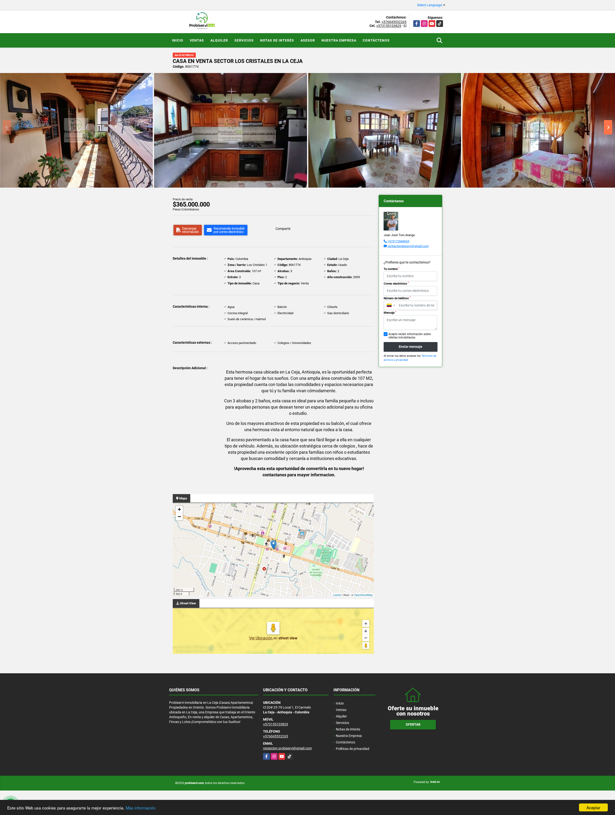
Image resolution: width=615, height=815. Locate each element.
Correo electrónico (396, 283)
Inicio (177, 40)
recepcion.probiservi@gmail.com (287, 748)
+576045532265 (393, 22)
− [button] (179, 517)
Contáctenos (376, 40)
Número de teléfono (397, 298)
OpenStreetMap (363, 595)
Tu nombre (391, 269)
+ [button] (179, 509)
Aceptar (593, 807)
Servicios (244, 40)
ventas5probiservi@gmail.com (408, 246)
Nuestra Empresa (338, 40)
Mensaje (390, 313)
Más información (140, 808)
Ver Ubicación (261, 638)
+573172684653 (398, 241)
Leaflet (337, 595)
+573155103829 (388, 26)
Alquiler (219, 40)
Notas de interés (277, 40)
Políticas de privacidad (352, 749)
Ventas (197, 40)
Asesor (308, 40)
